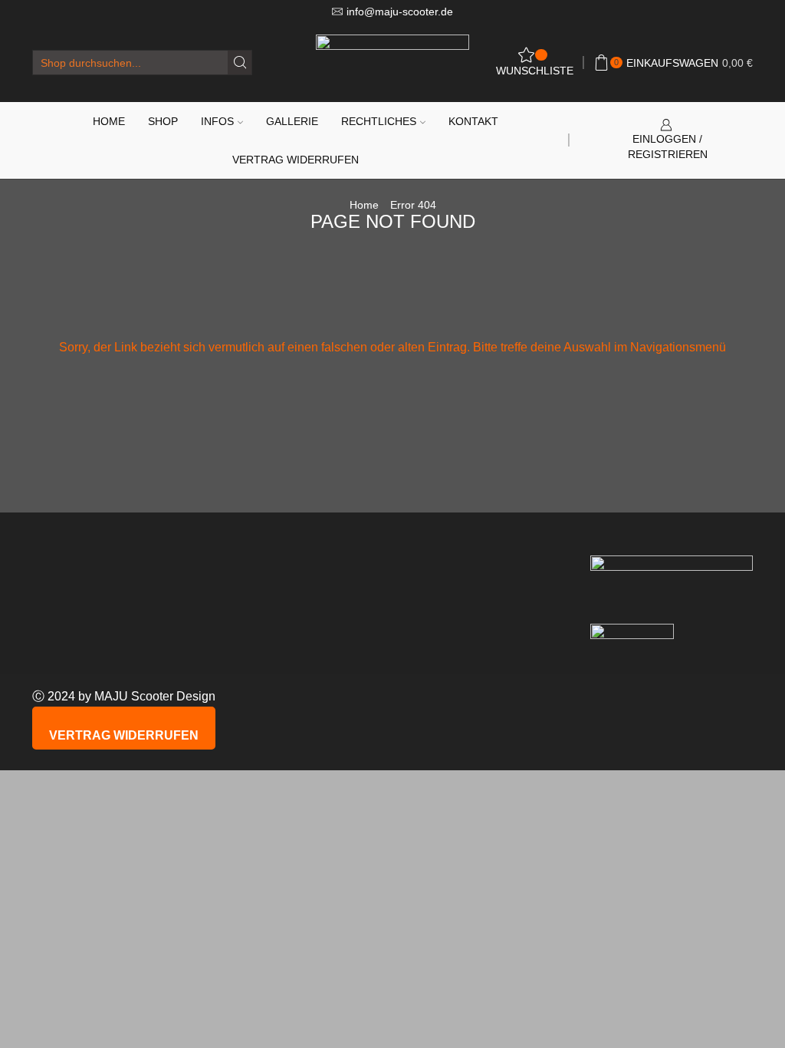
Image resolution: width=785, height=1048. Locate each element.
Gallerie (292, 121)
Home (109, 121)
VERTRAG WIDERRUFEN (124, 735)
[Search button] (239, 62)
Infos (217, 121)
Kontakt (473, 121)
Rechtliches (378, 121)
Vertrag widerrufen (295, 159)
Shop (163, 121)
